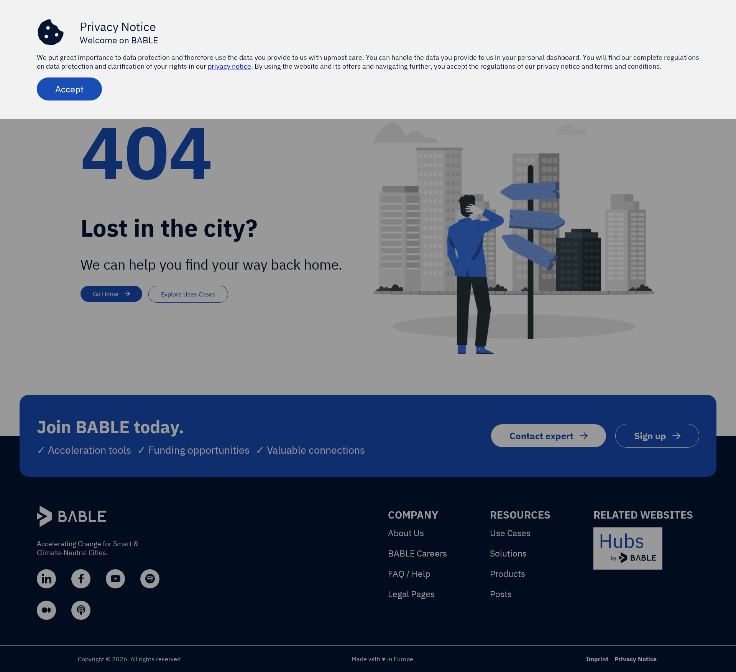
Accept (69, 89)
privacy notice (229, 66)
